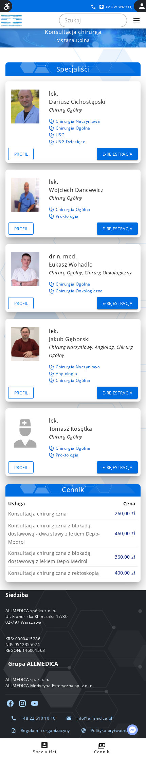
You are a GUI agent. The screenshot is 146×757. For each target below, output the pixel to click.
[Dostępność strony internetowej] (7, 6)
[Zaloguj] (142, 6)
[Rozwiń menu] (136, 20)
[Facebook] (10, 703)
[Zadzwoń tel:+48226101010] (93, 6)
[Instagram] (22, 703)
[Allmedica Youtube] (35, 703)
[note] (73, 513)
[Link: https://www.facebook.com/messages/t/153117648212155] (132, 729)
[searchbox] (93, 20)
